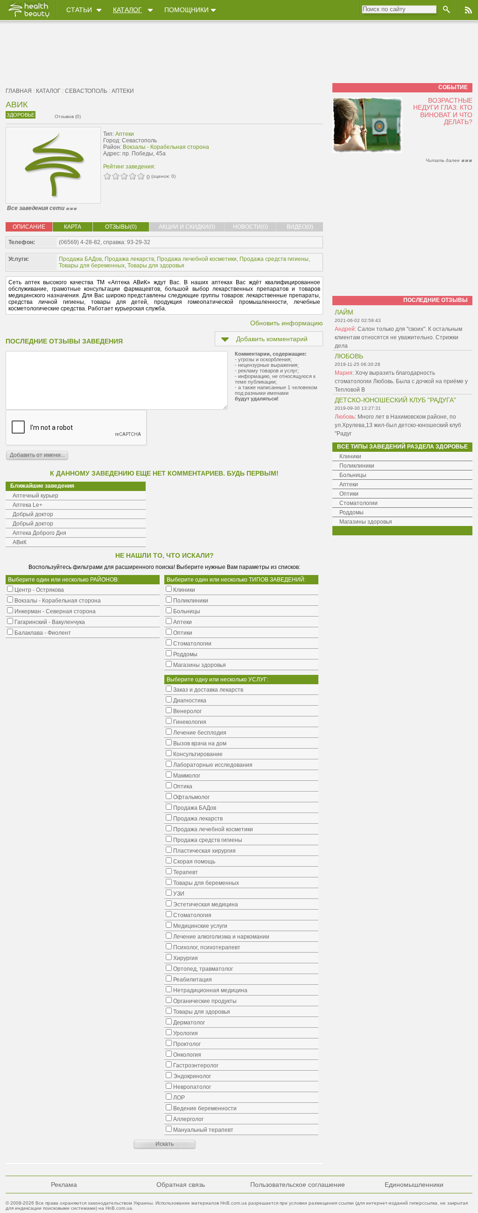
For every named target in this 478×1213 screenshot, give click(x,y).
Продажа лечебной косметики (197, 259)
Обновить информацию (286, 323)
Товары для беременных (92, 265)
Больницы (352, 475)
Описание (29, 227)
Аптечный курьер (35, 495)
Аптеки (123, 91)
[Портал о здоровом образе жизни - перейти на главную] (28, 17)
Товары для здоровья (155, 265)
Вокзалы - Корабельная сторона (166, 147)
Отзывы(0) (121, 227)
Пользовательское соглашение (297, 1184)
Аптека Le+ (27, 505)
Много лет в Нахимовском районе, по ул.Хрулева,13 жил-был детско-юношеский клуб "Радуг (398, 425)
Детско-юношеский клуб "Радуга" (395, 400)
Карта (72, 227)
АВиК (20, 542)
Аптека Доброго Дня (39, 533)
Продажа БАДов (80, 259)
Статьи (79, 10)
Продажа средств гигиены (274, 259)
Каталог (127, 10)
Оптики (348, 494)
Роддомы (351, 512)
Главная (19, 91)
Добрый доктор (33, 514)
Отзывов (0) (68, 116)
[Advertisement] (264, 148)
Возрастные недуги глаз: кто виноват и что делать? (442, 111)
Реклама (64, 1184)
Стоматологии (358, 503)
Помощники (186, 10)
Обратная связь (180, 1184)
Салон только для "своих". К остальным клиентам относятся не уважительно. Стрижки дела (398, 337)
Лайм (344, 312)
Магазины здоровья (365, 522)
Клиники (350, 456)
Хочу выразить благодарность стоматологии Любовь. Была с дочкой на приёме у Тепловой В (401, 381)
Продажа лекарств (129, 259)
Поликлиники (356, 466)
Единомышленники (414, 1184)
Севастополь (86, 91)
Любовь (349, 356)
